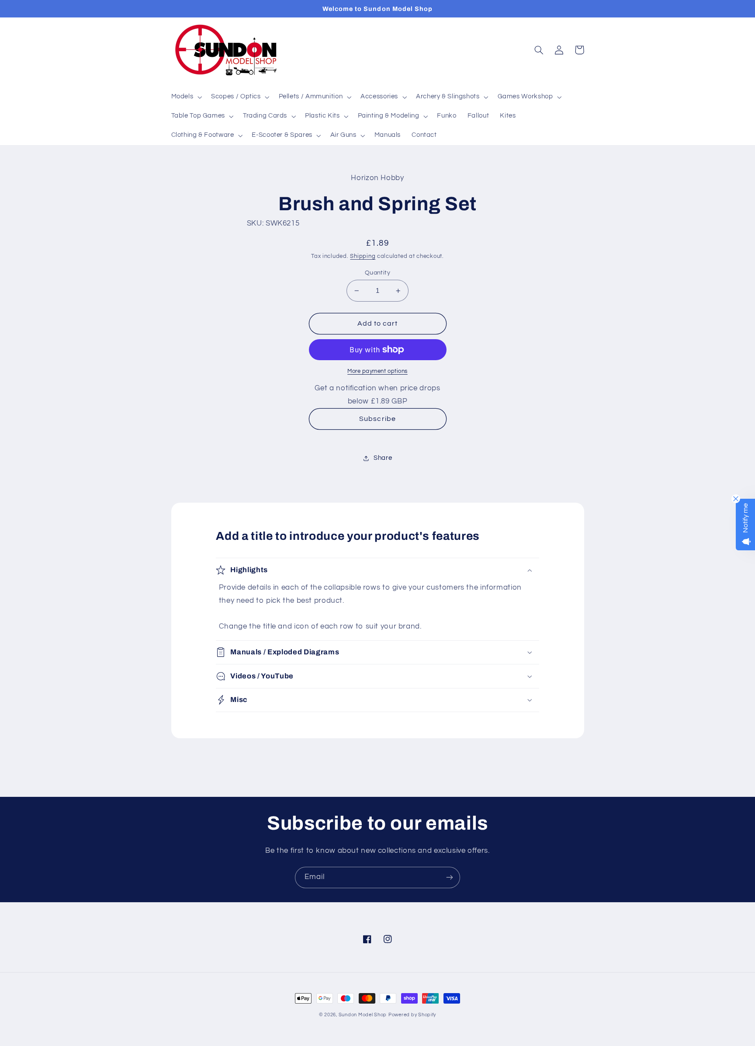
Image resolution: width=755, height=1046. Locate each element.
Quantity (377, 273)
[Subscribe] (450, 877)
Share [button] (383, 458)
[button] (186, 97)
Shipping (362, 256)
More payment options (377, 371)
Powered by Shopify (412, 1014)
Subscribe (377, 418)
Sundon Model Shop (363, 1014)
